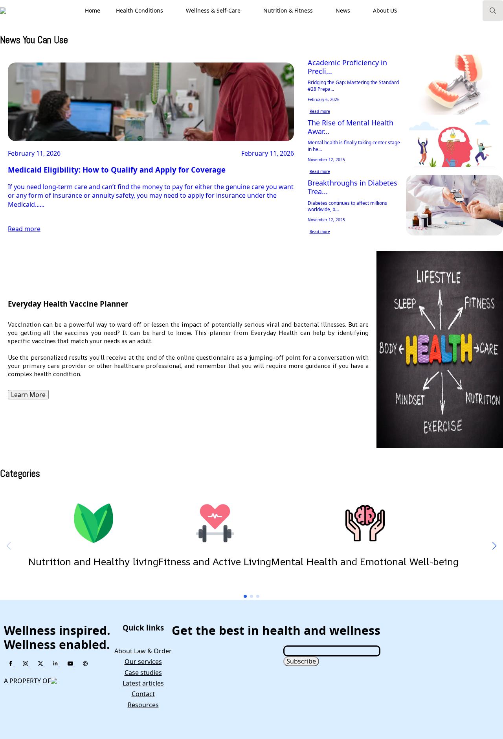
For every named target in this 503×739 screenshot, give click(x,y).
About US (385, 10)
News (343, 10)
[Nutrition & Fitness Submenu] (320, 10)
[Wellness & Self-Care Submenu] (247, 10)
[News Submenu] (357, 10)
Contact (143, 693)
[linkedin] (56, 664)
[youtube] (71, 664)
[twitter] (41, 664)
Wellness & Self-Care (213, 10)
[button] (494, 546)
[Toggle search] (493, 10)
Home (92, 10)
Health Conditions (139, 10)
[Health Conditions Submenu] (170, 10)
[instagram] (26, 664)
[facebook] (11, 664)
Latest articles (143, 683)
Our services (143, 661)
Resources (143, 704)
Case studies (143, 672)
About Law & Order (143, 651)
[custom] (85, 664)
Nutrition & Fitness (288, 10)
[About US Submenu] (404, 10)
